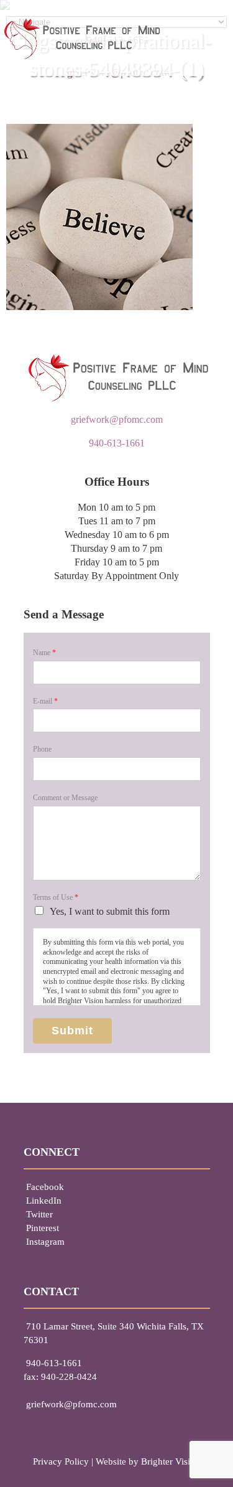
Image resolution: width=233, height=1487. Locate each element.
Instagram (45, 1242)
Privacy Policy (61, 1461)
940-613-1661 (117, 443)
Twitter (39, 1214)
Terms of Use (55, 897)
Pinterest (42, 1228)
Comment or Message (65, 797)
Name (44, 652)
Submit (72, 1030)
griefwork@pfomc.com (117, 419)
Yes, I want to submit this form (110, 911)
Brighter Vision (170, 1461)
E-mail (45, 701)
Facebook (45, 1187)
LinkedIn (44, 1201)
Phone (42, 749)
